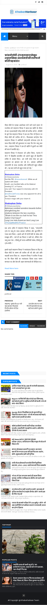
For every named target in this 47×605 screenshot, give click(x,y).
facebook (41, 326)
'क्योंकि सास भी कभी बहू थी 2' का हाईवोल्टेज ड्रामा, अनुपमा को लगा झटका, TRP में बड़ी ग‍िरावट (28, 567)
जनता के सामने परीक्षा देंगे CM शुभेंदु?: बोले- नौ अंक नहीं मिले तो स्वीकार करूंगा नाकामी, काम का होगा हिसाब (29, 505)
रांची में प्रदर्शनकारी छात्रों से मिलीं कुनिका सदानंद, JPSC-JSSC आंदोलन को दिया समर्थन (29, 464)
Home (7, 48)
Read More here (11, 268)
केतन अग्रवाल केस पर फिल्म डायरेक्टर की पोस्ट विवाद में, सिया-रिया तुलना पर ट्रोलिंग (29, 579)
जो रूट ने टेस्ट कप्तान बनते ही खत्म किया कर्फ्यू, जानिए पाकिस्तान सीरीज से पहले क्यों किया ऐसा (28, 478)
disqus (32, 326)
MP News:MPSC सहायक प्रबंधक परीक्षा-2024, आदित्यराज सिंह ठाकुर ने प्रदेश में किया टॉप (29, 441)
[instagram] (42, 2)
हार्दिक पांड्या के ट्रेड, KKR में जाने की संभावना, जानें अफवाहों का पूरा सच (28, 387)
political (13, 48)
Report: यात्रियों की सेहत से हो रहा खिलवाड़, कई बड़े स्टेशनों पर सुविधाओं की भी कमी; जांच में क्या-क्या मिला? (29, 401)
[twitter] (39, 2)
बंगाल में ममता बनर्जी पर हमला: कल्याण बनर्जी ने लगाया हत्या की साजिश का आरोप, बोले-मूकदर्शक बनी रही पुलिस (28, 451)
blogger (23, 326)
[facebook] (35, 2)
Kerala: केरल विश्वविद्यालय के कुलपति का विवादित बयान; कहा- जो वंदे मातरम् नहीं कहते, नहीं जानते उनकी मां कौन (29, 414)
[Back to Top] (23, 595)
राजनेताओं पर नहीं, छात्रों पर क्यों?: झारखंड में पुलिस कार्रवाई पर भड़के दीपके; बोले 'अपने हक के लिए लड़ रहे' (28, 491)
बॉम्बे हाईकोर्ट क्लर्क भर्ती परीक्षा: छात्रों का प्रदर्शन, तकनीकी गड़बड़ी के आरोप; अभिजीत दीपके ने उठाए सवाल (28, 428)
